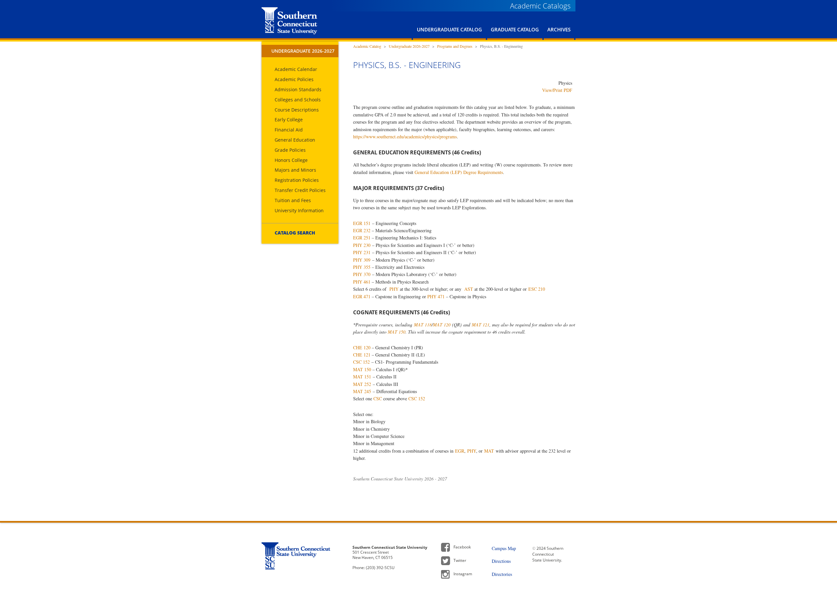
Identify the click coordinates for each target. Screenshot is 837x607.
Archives (559, 29)
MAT (489, 451)
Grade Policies (290, 150)
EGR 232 (361, 230)
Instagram (462, 574)
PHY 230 (361, 245)
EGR (459, 451)
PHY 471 (436, 296)
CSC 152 (361, 362)
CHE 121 (361, 355)
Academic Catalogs (540, 5)
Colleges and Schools (298, 99)
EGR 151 (361, 223)
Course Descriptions (297, 110)
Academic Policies (294, 79)
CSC (377, 398)
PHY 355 (361, 267)
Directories (502, 574)
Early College (289, 119)
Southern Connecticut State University (289, 20)
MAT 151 (362, 376)
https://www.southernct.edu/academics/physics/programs (405, 136)
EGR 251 (361, 237)
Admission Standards (298, 89)
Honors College (291, 160)
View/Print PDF (557, 90)
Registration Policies (297, 180)
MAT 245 (362, 391)
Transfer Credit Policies (300, 190)
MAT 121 (480, 324)
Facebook (462, 547)
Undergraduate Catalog (449, 29)
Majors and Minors (295, 170)
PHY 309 (361, 260)
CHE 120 (361, 347)
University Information (299, 210)
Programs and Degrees (454, 46)
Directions (501, 561)
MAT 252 (362, 384)
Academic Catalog (367, 46)
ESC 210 (536, 289)
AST (468, 289)
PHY (394, 289)
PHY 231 (361, 252)
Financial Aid (289, 130)
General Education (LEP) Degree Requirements (459, 172)
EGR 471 (361, 296)
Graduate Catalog (515, 29)
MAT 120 (442, 324)
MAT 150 (396, 332)
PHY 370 (361, 274)
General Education (295, 140)
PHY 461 (361, 282)
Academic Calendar (296, 69)
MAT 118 (423, 324)
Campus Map (504, 548)
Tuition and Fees (293, 200)
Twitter (459, 560)
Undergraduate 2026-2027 (302, 51)
